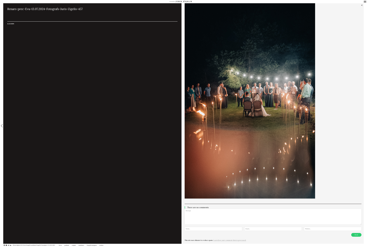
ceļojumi (74, 245)
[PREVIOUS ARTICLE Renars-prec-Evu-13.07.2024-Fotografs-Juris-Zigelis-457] (1, 126)
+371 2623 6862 (51, 245)
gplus (9, 245)
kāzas (60, 245)
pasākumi (66, 245)
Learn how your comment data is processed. (229, 240)
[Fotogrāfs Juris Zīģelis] (180, 2)
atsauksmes (81, 245)
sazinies (101, 245)
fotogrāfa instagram (92, 245)
